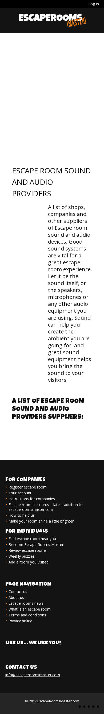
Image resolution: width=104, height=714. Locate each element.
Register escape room (28, 487)
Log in (93, 3)
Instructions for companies (32, 498)
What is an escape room (30, 609)
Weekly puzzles (22, 556)
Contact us (18, 591)
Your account (20, 492)
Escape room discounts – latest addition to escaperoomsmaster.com (46, 507)
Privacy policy (20, 620)
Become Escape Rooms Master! (36, 544)
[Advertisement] (52, 88)
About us (16, 597)
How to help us (22, 515)
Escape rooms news (26, 603)
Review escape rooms (28, 550)
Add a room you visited (29, 562)
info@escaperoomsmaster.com (32, 674)
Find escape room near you (32, 538)
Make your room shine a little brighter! (41, 521)
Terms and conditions (27, 614)
